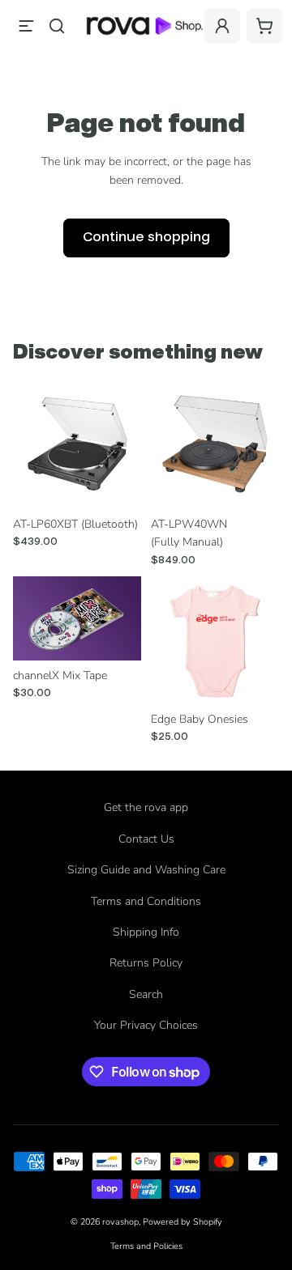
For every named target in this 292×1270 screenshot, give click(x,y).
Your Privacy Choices (146, 1025)
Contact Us (146, 839)
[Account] (222, 26)
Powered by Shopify (182, 1222)
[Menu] (26, 26)
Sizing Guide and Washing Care (146, 869)
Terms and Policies (146, 1246)
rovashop (120, 1222)
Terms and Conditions (146, 901)
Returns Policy (146, 963)
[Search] (56, 26)
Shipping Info (146, 932)
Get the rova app (146, 807)
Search (146, 994)
